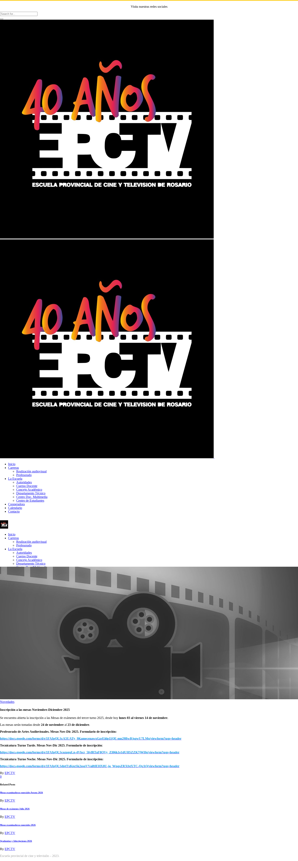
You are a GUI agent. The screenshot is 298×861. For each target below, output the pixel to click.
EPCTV (10, 773)
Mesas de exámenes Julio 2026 (15, 808)
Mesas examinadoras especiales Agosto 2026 (21, 792)
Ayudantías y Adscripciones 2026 (16, 841)
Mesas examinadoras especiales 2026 (18, 825)
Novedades (7, 702)
